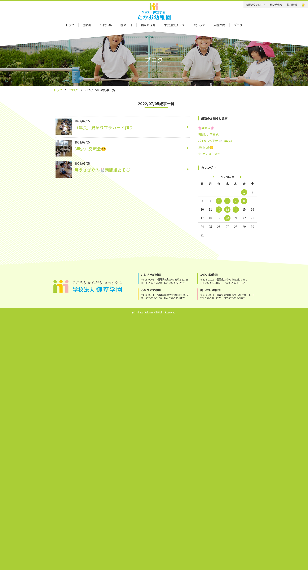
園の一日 (126, 25)
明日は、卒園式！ (209, 134)
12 (218, 209)
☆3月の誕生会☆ (209, 154)
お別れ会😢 (205, 147)
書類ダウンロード (256, 4)
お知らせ (199, 25)
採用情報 (292, 4)
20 (227, 218)
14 (235, 209)
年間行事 (106, 25)
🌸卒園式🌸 (206, 128)
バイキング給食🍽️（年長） (216, 141)
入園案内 (219, 25)
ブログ (238, 25)
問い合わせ (276, 4)
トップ (69, 25)
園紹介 (87, 25)
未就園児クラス (174, 25)
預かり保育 (148, 25)
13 (227, 209)
